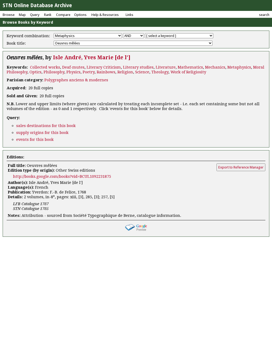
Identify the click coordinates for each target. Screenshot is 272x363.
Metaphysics (239, 67)
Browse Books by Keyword (28, 22)
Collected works (45, 67)
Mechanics (215, 67)
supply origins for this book (42, 132)
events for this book (35, 139)
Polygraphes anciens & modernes (76, 80)
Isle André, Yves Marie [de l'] (91, 57)
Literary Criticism (104, 67)
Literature (166, 67)
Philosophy (54, 72)
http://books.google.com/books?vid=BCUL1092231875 (62, 176)
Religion (125, 72)
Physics (73, 72)
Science (142, 72)
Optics (35, 72)
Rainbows (106, 72)
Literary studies (138, 67)
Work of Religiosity (188, 72)
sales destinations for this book (46, 125)
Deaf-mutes (73, 67)
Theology (159, 72)
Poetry (89, 72)
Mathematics (190, 67)
